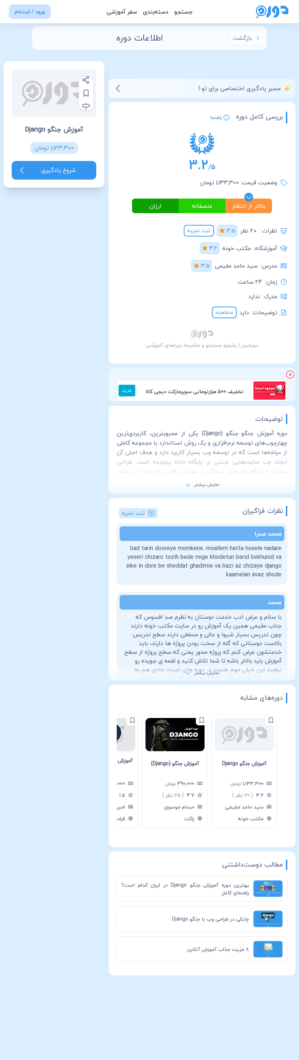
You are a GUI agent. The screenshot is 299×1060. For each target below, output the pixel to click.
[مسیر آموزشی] (86, 106)
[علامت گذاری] (271, 720)
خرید (127, 390)
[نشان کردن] (86, 93)
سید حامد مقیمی (236, 265)
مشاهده (224, 312)
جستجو (183, 12)
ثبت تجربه (198, 230)
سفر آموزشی (121, 11)
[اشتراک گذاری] (86, 80)
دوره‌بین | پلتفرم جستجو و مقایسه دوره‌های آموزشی (202, 345)
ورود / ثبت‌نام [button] (30, 11)
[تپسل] (280, 387)
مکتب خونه (236, 248)
